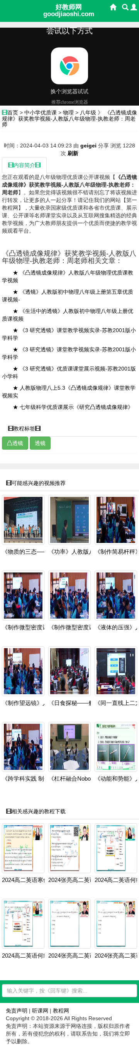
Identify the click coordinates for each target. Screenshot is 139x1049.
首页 (12, 112)
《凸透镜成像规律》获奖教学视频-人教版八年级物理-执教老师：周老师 (69, 118)
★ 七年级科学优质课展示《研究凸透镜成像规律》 (73, 407)
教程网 (61, 1011)
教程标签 (24, 428)
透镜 (40, 443)
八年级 (88, 112)
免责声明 (16, 1011)
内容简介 (24, 165)
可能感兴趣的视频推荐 (39, 483)
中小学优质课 (40, 112)
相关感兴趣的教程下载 (39, 811)
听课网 (40, 1011)
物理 (68, 112)
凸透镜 (15, 443)
